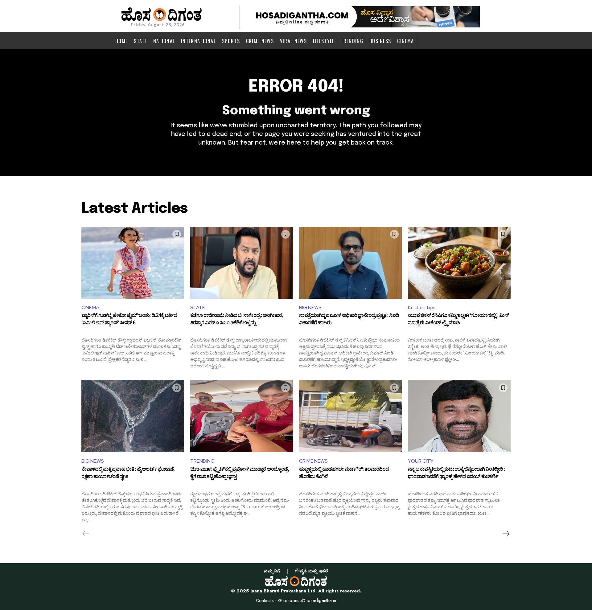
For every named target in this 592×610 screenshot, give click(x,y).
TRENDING (202, 461)
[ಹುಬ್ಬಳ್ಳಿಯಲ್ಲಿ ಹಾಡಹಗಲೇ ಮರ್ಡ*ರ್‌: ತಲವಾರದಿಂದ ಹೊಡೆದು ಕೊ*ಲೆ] (350, 416)
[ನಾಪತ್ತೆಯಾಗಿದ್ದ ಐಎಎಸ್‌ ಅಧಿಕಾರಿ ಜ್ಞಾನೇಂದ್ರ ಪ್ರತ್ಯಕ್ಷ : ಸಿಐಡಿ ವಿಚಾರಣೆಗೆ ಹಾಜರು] (350, 263)
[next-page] (506, 533)
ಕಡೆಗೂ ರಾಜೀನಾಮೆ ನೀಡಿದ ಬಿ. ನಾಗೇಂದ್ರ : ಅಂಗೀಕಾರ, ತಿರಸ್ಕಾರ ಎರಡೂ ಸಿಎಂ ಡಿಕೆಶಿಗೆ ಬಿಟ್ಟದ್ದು (236, 320)
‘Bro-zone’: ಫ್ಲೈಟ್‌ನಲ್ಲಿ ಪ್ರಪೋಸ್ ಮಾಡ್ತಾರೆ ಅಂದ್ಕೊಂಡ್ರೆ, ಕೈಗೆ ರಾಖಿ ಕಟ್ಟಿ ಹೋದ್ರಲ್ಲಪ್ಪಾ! (239, 473)
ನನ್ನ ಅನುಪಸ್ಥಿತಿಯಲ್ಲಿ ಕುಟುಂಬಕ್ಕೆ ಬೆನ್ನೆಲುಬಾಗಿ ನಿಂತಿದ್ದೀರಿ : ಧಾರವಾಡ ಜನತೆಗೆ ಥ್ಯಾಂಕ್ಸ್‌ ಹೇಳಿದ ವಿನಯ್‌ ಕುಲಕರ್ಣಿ (456, 473)
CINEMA (90, 307)
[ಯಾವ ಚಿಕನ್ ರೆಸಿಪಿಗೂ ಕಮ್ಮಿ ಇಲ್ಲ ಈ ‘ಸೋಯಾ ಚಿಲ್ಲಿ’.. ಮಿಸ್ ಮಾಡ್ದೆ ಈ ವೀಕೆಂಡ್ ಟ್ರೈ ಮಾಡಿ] (459, 263)
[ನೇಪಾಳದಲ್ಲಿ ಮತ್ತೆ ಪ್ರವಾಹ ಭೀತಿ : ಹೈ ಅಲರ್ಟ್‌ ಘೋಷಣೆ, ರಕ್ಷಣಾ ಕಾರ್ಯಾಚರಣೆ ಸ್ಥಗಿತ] (132, 416)
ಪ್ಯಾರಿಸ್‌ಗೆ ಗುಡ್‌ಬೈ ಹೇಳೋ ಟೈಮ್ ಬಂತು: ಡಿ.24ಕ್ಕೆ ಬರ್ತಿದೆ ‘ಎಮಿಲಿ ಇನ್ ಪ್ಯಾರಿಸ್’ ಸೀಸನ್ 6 (129, 320)
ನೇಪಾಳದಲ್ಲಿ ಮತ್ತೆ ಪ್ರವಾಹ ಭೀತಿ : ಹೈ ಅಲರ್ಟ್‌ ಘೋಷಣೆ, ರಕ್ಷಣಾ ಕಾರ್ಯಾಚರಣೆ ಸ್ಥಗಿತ (128, 473)
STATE (197, 307)
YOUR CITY (421, 461)
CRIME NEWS (313, 461)
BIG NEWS (310, 307)
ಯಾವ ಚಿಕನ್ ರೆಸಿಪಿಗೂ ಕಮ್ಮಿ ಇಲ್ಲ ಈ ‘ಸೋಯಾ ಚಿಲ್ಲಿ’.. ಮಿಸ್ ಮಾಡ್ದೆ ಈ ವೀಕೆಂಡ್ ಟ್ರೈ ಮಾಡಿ (458, 320)
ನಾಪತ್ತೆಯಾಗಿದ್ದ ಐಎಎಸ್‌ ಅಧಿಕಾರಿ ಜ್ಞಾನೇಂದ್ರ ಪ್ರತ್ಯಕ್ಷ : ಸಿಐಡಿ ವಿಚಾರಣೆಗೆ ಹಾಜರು (349, 320)
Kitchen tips (421, 307)
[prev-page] (86, 533)
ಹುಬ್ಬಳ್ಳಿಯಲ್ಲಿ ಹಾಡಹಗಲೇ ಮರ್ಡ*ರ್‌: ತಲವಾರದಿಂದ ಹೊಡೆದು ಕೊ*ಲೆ (344, 473)
